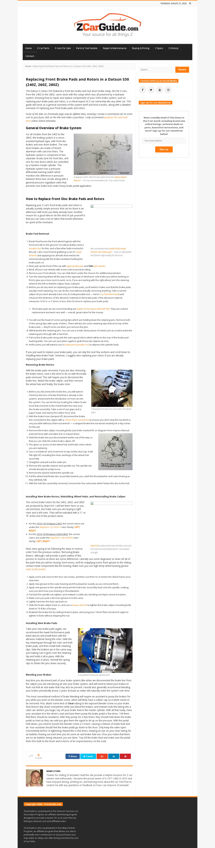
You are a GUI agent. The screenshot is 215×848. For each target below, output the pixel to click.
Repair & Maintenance (114, 48)
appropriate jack (75, 265)
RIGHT (32, 530)
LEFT (77, 527)
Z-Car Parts (43, 48)
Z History (173, 48)
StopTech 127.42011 (50, 527)
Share (73, 756)
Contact (29, 56)
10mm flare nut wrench (77, 419)
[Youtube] (159, 90)
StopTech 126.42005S (61, 537)
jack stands (99, 265)
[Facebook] (142, 90)
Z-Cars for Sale (63, 48)
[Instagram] (168, 90)
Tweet (89, 756)
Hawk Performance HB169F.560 (93, 308)
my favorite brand (109, 294)
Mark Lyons (53, 771)
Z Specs (159, 48)
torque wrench (79, 605)
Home (28, 48)
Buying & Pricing (140, 48)
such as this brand (35, 569)
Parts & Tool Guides (86, 48)
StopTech (94, 545)
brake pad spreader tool (76, 344)
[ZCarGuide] (107, 25)
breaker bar (35, 248)
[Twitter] (151, 90)
